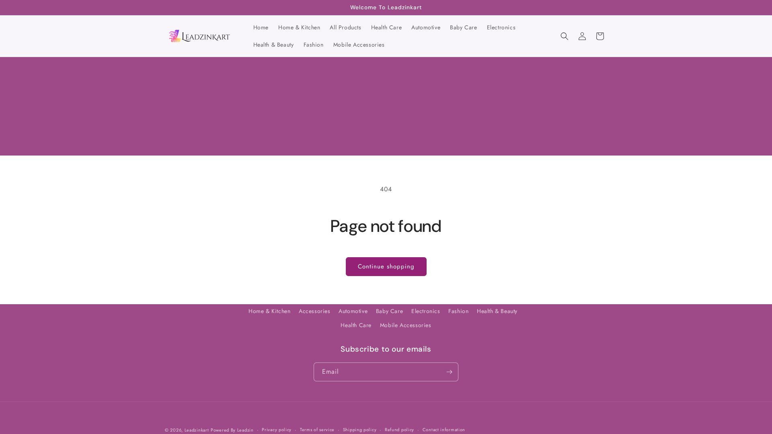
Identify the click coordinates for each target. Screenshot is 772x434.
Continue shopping (386, 266)
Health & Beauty (497, 311)
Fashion (458, 311)
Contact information (444, 429)
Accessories (315, 311)
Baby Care (389, 311)
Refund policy (399, 429)
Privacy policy (277, 429)
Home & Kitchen (269, 311)
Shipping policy (360, 429)
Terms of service (317, 429)
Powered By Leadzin (232, 430)
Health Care (356, 325)
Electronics (425, 311)
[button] (564, 36)
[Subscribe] (449, 371)
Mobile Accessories (405, 325)
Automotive (353, 311)
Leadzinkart (197, 430)
